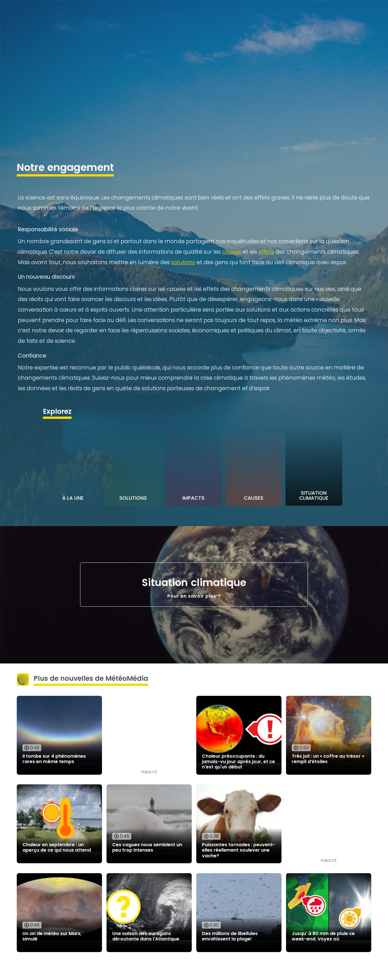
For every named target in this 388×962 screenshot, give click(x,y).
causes (231, 252)
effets (266, 252)
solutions (183, 262)
